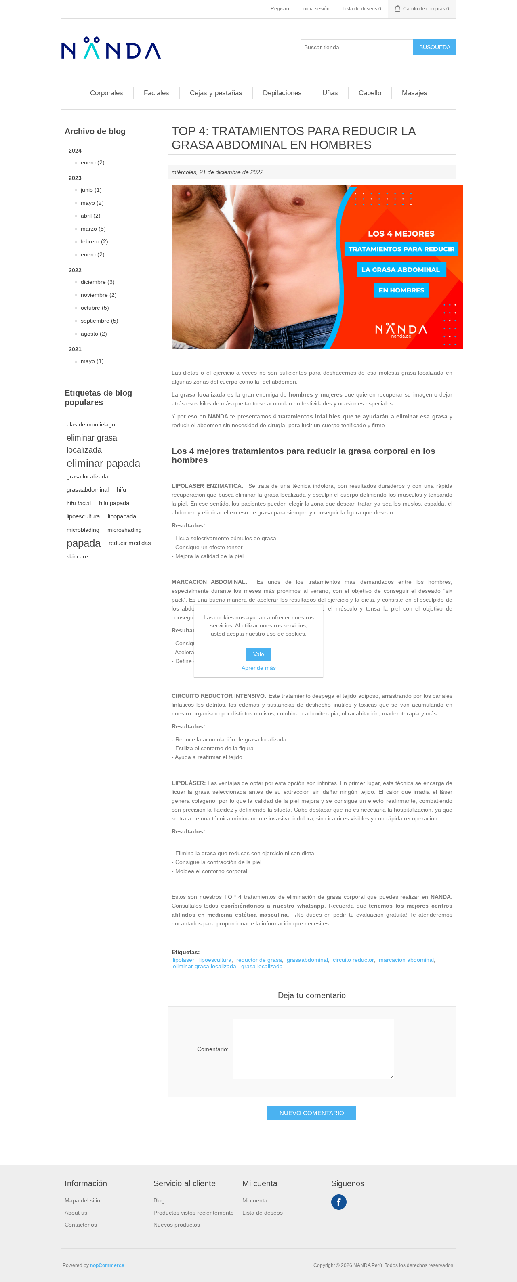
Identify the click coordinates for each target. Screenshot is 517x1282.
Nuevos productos (176, 1224)
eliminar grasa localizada (92, 443)
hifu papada (114, 502)
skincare (77, 556)
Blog (159, 1200)
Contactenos (81, 1224)
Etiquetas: (186, 952)
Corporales (106, 93)
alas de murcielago (91, 424)
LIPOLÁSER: (189, 783)
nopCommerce (107, 1265)
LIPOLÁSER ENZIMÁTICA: (208, 486)
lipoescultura (83, 516)
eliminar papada (103, 463)
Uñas (330, 93)
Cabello (370, 93)
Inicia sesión (316, 9)
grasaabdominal (88, 489)
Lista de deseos (262, 1212)
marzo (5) (93, 228)
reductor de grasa (259, 960)
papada (84, 543)
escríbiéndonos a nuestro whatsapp (272, 905)
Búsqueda (434, 47)
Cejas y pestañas (216, 93)
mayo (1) (92, 361)
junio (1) (91, 190)
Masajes (414, 93)
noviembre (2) (99, 295)
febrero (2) (94, 241)
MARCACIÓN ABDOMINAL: (210, 582)
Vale (258, 654)
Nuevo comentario (312, 1113)
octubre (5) (95, 307)
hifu (121, 489)
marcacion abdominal (406, 960)
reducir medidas (130, 542)
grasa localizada (87, 476)
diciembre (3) (98, 282)
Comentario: (213, 1049)
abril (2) (91, 215)
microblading (83, 530)
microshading (124, 530)
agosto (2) (94, 333)
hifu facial (79, 503)
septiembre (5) (99, 320)
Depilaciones (282, 93)
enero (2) (93, 162)
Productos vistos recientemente (193, 1212)
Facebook (339, 1202)
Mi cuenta (254, 1200)
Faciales (156, 93)
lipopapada (122, 516)
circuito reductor (353, 960)
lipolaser (183, 960)
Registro (280, 9)
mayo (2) (92, 202)
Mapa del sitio (82, 1200)
